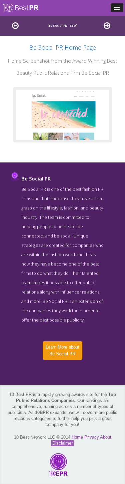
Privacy (92, 437)
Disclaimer (62, 443)
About (105, 437)
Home (78, 437)
